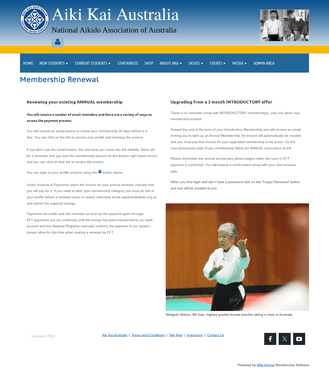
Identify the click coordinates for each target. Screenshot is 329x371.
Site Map (176, 335)
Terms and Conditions (148, 335)
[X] (285, 339)
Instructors (195, 335)
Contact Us (215, 335)
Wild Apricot (266, 365)
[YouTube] (299, 339)
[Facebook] (270, 339)
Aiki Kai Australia (114, 335)
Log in (58, 42)
